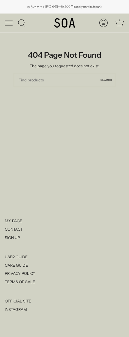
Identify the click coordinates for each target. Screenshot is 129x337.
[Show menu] (9, 22)
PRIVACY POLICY (20, 273)
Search (106, 79)
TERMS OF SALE (20, 282)
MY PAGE (13, 221)
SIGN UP (12, 237)
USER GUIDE (16, 257)
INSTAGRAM (16, 309)
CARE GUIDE (16, 265)
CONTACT (13, 229)
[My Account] (103, 23)
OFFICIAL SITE (18, 301)
